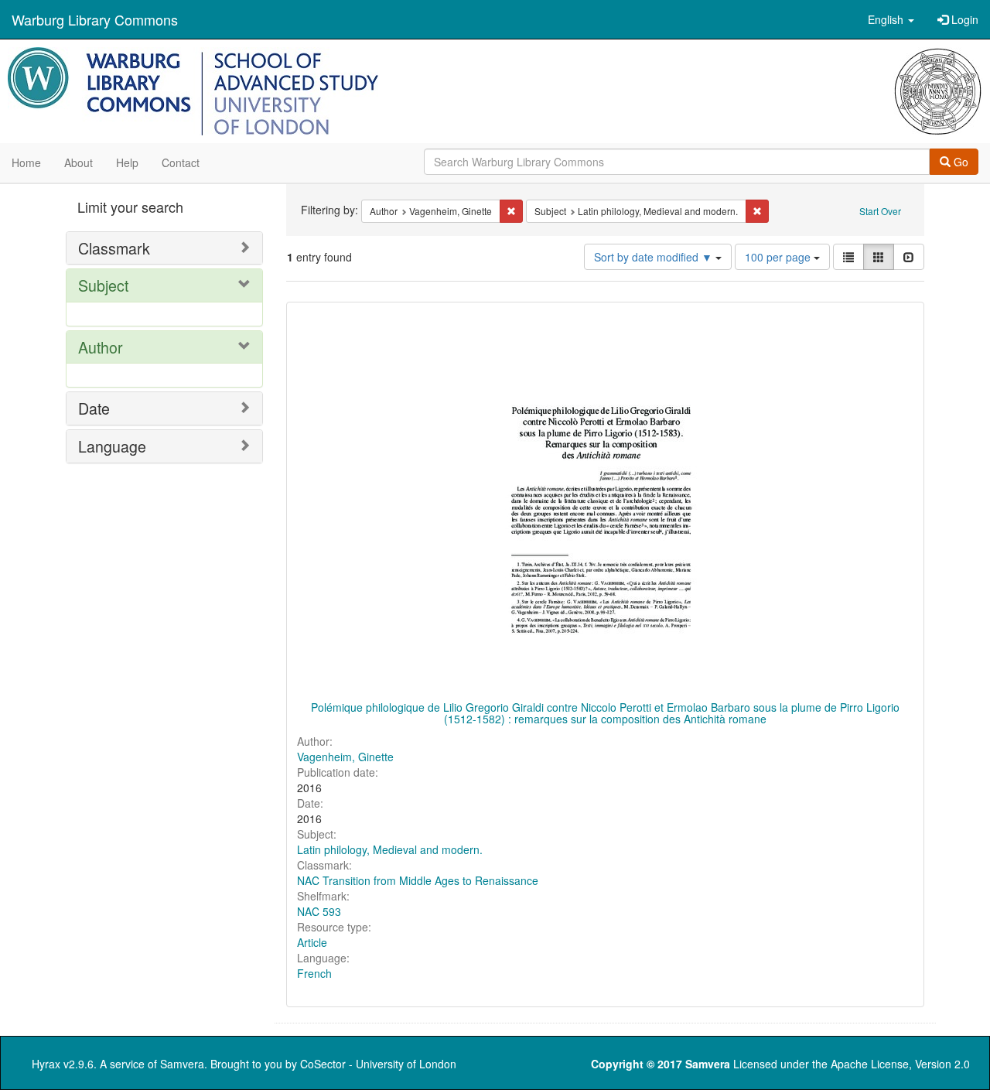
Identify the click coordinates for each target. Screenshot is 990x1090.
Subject (103, 285)
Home (26, 162)
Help (127, 162)
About (78, 162)
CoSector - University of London (378, 1063)
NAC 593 (319, 911)
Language (112, 446)
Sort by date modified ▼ (654, 257)
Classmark (114, 248)
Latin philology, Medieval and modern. (390, 849)
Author (100, 347)
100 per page (779, 257)
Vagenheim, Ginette (345, 756)
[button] (891, 19)
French (314, 973)
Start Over (880, 210)
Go (959, 161)
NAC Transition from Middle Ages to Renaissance (417, 880)
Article (312, 942)
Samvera (182, 1063)
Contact (181, 162)
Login (963, 19)
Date (94, 408)
